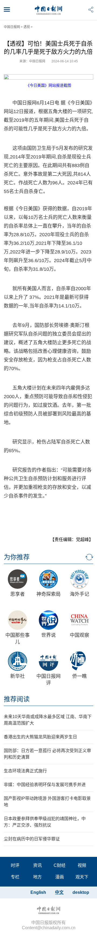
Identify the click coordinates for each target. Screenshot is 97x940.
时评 (15, 865)
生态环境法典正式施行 (25, 771)
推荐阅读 (17, 699)
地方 (37, 877)
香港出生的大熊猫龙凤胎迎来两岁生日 (40, 737)
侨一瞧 (79, 676)
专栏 (15, 877)
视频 (82, 865)
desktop (80, 892)
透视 (26, 27)
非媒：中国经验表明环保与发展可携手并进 (45, 784)
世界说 (48, 635)
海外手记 (79, 594)
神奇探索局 (48, 594)
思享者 (17, 594)
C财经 (59, 865)
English (38, 892)
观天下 (81, 877)
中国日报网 (12, 27)
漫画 (59, 877)
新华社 (17, 676)
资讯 (37, 865)
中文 (59, 892)
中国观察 (79, 635)
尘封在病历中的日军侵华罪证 (32, 839)
